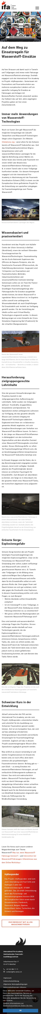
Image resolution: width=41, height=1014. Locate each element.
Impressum (7, 978)
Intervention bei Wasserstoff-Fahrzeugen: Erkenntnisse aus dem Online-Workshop (19, 859)
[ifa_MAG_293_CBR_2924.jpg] (20, 27)
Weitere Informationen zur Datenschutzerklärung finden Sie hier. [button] (18, 1004)
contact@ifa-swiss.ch (14, 972)
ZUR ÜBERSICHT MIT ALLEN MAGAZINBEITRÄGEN (20, 923)
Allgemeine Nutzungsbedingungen (15, 984)
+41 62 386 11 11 (12, 969)
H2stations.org (8, 142)
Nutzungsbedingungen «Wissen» (14, 987)
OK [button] (20, 1010)
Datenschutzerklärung (11, 981)
